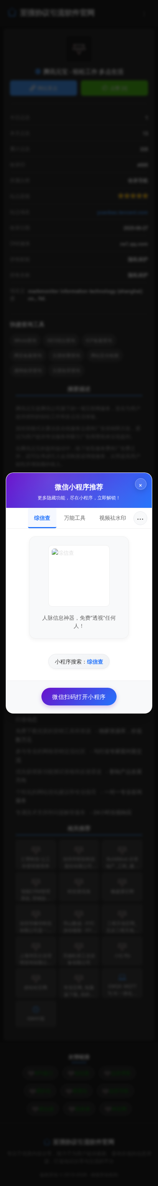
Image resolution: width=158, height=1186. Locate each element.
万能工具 (75, 517)
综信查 (42, 517)
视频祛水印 (112, 517)
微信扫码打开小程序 (79, 696)
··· (140, 518)
